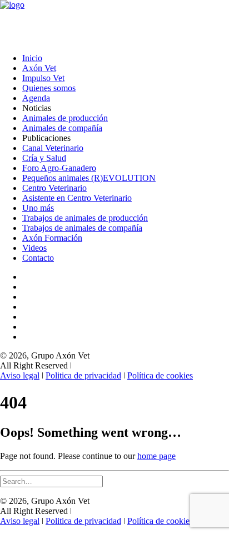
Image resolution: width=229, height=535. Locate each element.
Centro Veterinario (54, 188)
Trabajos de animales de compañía (82, 228)
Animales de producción (65, 118)
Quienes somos (49, 88)
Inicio (32, 58)
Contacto (38, 258)
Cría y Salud (44, 158)
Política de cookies (160, 375)
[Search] (51, 481)
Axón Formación (52, 238)
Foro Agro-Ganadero (59, 168)
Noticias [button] (36, 108)
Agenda (36, 98)
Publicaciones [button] (46, 138)
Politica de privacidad (83, 375)
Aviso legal (19, 375)
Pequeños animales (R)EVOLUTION (89, 178)
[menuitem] (125, 58)
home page (156, 456)
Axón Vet (39, 68)
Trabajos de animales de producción (85, 218)
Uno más (38, 208)
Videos (34, 248)
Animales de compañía (62, 128)
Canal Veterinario (52, 148)
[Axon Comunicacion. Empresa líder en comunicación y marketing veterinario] (114, 22)
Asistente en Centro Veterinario (77, 198)
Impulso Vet (43, 78)
